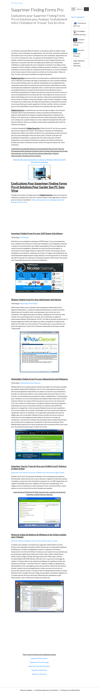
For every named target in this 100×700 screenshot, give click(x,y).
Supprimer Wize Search (39, 658)
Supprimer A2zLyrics (39, 674)
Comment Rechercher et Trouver (78, 42)
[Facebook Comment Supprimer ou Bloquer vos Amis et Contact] (39, 444)
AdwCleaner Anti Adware (29, 303)
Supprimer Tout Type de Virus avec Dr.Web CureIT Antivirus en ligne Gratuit (37, 472)
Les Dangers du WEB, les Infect (79, 33)
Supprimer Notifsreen (39, 670)
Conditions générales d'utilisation (46, 690)
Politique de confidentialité (70, 690)
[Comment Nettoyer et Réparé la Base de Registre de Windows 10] (39, 596)
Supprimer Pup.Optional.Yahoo (39, 666)
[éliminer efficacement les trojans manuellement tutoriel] (39, 352)
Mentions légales (26, 690)
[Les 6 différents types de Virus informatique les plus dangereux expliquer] (39, 278)
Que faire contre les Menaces (78, 53)
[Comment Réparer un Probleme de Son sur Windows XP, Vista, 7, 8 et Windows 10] (39, 512)
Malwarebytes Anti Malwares (30, 383)
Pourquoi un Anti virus (79, 24)
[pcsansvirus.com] (39, 172)
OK (86, 9)
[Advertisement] (39, 37)
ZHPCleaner (24, 237)
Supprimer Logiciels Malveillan (79, 63)
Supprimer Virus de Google (39, 662)
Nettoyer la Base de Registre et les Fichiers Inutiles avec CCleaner (34, 541)
